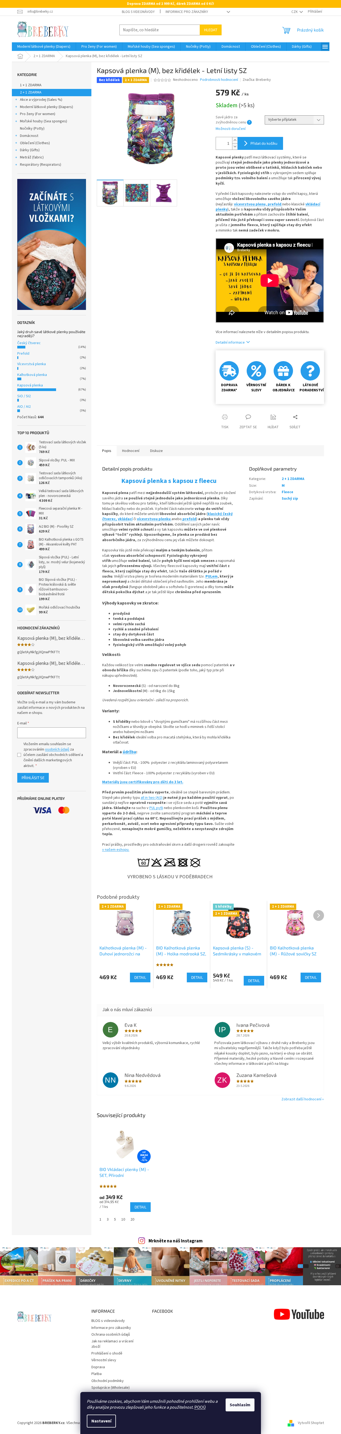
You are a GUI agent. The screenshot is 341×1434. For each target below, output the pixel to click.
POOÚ (200, 1407)
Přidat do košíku (263, 143)
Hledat (210, 29)
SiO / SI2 (24, 396)
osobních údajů (57, 749)
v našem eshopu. (115, 849)
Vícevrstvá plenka (31, 364)
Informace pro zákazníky (187, 11)
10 (123, 1219)
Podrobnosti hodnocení (219, 79)
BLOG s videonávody (138, 11)
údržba (129, 752)
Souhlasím (240, 1405)
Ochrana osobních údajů (110, 1334)
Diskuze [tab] (156, 451)
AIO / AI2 (24, 406)
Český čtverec (29, 343)
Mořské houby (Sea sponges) (43, 121)
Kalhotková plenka (32, 375)
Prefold (23, 353)
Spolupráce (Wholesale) (110, 1387)
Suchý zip (290, 498)
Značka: (257, 79)
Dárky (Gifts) (30, 150)
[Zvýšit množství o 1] (234, 140)
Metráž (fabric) (32, 157)
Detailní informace (230, 342)
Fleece (287, 492)
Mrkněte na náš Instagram (176, 1241)
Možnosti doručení (231, 129)
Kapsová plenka (30, 385)
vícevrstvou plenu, (251, 204)
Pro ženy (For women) (37, 114)
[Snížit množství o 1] (234, 146)
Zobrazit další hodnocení (301, 1099)
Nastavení (101, 1421)
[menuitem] (44, 46)
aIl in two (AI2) (152, 797)
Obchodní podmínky (107, 1381)
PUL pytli (156, 808)
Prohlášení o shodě (106, 1353)
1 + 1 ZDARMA (31, 85)
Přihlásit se (33, 777)
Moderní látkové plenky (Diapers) (46, 107)
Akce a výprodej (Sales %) (41, 99)
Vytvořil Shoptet (311, 1423)
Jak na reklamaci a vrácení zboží (112, 1344)
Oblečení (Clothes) (35, 143)
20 (132, 1219)
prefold (275, 204)
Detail (140, 1207)
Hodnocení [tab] (130, 451)
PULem (211, 576)
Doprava (98, 1367)
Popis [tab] (106, 451)
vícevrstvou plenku (154, 519)
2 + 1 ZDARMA (31, 92)
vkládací (125, 519)
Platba (96, 1374)
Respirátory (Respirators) (40, 164)
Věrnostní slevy (103, 1360)
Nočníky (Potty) (32, 128)
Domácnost (29, 136)
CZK (294, 11)
